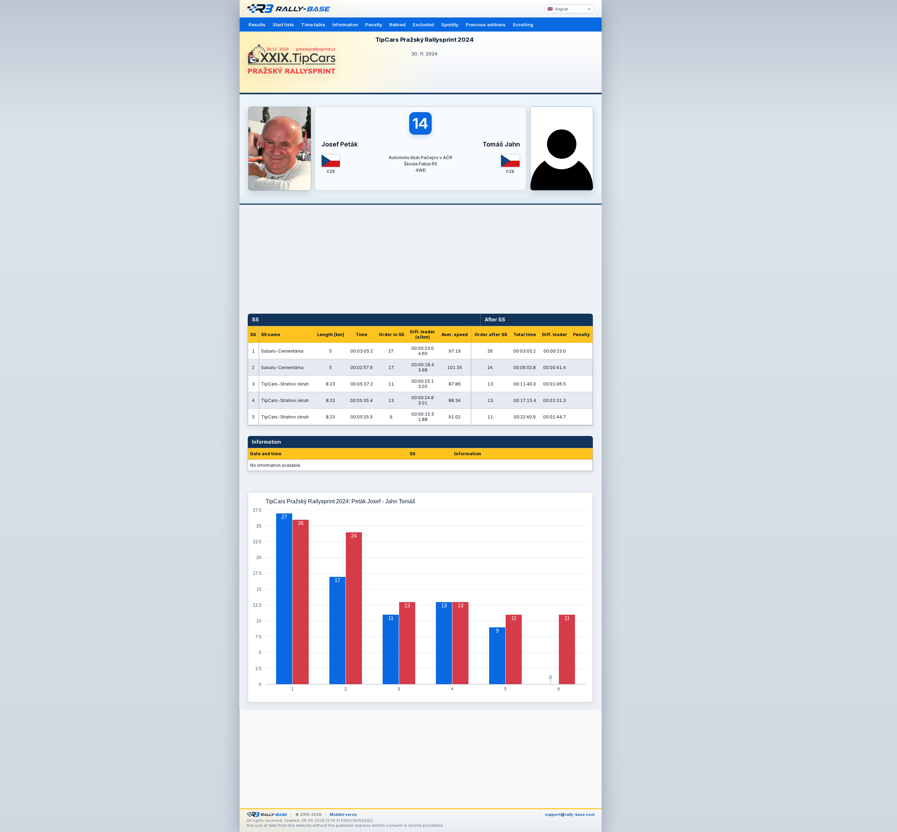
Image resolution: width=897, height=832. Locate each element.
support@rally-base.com (570, 814)
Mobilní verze (343, 814)
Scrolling (523, 24)
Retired (397, 24)
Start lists (283, 24)
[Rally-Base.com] (290, 8)
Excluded (423, 24)
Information (345, 24)
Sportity (450, 24)
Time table (313, 24)
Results (257, 24)
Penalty (373, 24)
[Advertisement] (631, 109)
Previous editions (486, 24)
